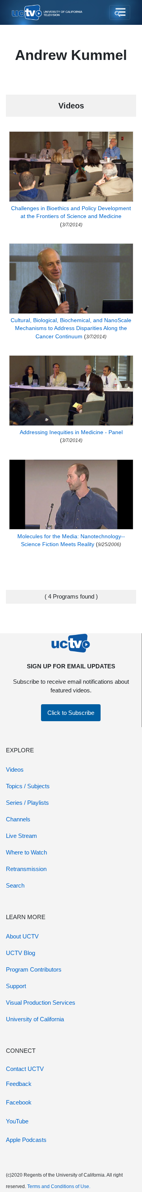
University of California (35, 1019)
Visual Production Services (40, 1002)
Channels (18, 819)
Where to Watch (26, 852)
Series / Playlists (27, 802)
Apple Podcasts (26, 1139)
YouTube (17, 1121)
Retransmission (26, 869)
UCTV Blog (20, 952)
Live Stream (21, 835)
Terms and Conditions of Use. (58, 1186)
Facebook (19, 1102)
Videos (15, 769)
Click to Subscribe (70, 712)
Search (15, 885)
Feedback (19, 1083)
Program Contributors (34, 969)
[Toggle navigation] (119, 12)
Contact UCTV (25, 1068)
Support (16, 986)
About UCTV (22, 936)
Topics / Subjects (28, 786)
